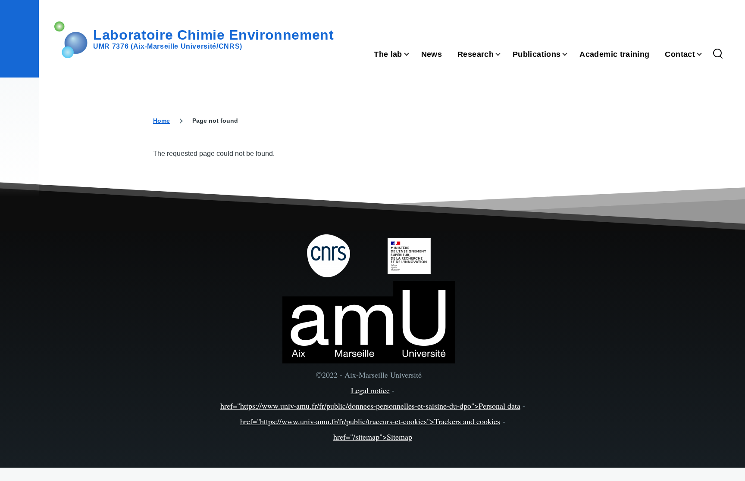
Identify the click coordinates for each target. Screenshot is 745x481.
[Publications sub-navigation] (569, 54)
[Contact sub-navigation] (704, 54)
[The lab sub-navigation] (411, 54)
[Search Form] (717, 54)
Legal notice (370, 390)
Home (161, 120)
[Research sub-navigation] (503, 54)
